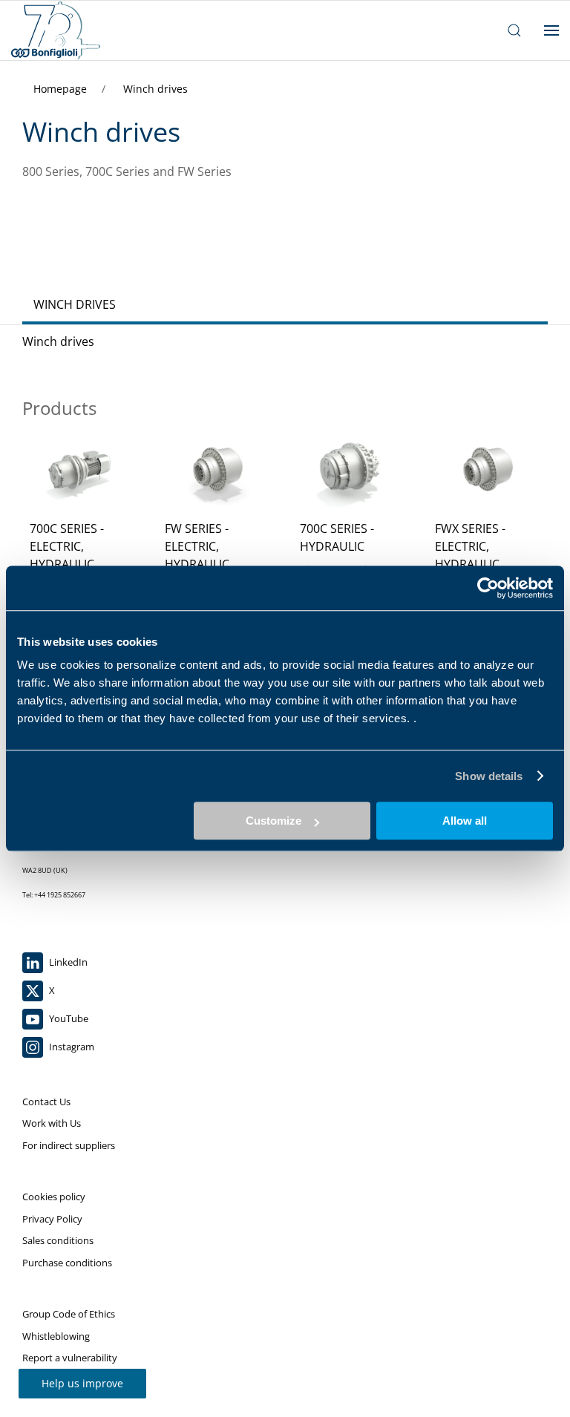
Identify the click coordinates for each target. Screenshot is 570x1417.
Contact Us (46, 1101)
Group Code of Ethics (68, 1314)
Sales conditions (58, 1240)
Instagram (70, 1046)
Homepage (61, 89)
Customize (273, 820)
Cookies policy (53, 1196)
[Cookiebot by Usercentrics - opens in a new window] (488, 588)
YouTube (67, 1018)
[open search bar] (514, 30)
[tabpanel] (285, 512)
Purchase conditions (67, 1262)
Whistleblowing (56, 1336)
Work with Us (51, 1123)
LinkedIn (67, 962)
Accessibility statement (72, 1380)
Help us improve (82, 1383)
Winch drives (155, 89)
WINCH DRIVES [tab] (74, 304)
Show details (488, 776)
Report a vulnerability (69, 1357)
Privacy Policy (52, 1218)
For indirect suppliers (68, 1145)
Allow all (464, 820)
